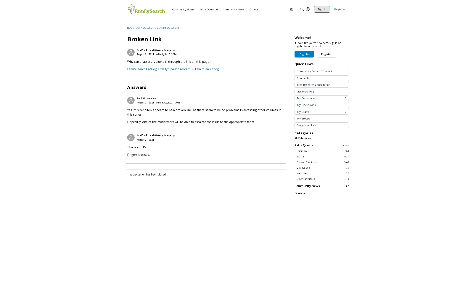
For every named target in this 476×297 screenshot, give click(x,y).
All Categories (303, 138)
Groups (300, 193)
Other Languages (323, 179)
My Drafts (321, 112)
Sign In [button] (304, 54)
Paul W (141, 98)
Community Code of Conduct (314, 71)
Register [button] (326, 54)
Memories (323, 173)
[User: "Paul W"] (131, 100)
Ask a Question (322, 145)
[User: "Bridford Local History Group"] (131, 52)
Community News (322, 186)
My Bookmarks (321, 98)
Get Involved (323, 168)
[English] (146, 9)
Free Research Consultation (313, 85)
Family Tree (323, 151)
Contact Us (303, 78)
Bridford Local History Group (154, 50)
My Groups (303, 118)
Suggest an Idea (306, 125)
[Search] (302, 9)
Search (323, 156)
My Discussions (306, 105)
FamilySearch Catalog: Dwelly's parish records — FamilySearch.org (173, 69)
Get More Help (306, 91)
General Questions (323, 162)
